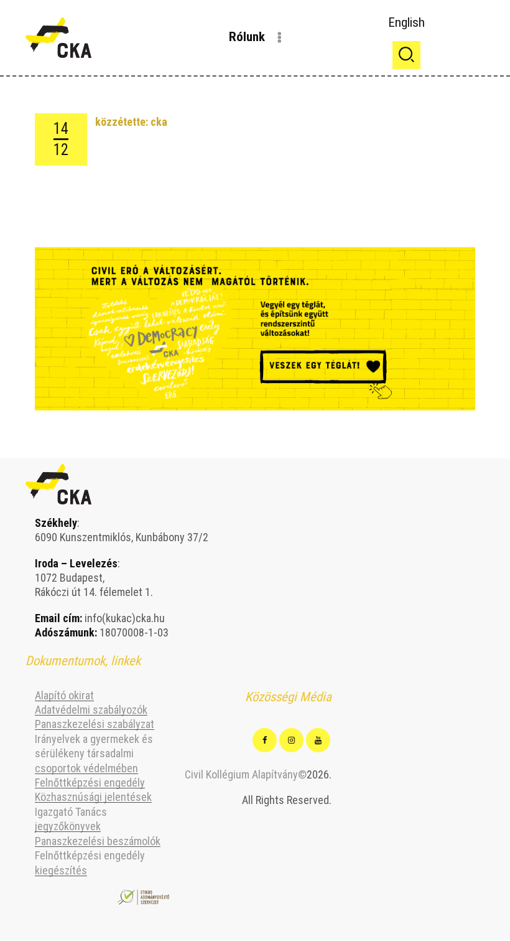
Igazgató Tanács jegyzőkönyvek (71, 819)
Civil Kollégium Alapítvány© (246, 774)
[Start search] (406, 55)
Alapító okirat (64, 695)
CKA (159, 121)
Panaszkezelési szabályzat (94, 724)
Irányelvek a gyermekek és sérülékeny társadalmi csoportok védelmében (94, 753)
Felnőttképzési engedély (90, 782)
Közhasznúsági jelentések (93, 796)
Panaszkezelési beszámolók (97, 841)
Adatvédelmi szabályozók (91, 709)
